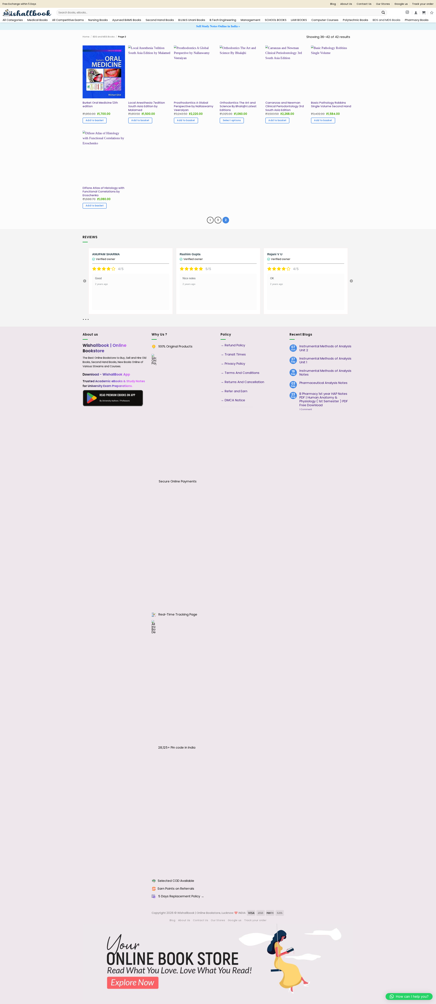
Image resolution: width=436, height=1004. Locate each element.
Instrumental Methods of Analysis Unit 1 (325, 360)
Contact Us (364, 4)
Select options (232, 120)
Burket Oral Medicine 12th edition (100, 104)
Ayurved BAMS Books (126, 20)
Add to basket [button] (95, 120)
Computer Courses (324, 20)
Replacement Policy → (186, 896)
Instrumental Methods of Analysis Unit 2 (325, 348)
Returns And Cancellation (244, 382)
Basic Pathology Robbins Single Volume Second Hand (331, 104)
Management (250, 20)
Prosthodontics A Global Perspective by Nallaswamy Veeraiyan (193, 106)
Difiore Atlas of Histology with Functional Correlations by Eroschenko (103, 191)
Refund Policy (235, 345)
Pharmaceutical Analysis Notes (323, 383)
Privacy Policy (235, 363)
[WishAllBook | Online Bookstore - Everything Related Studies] (27, 12)
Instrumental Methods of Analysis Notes (325, 373)
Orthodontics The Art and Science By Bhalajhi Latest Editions (238, 106)
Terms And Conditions (242, 373)
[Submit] (383, 12)
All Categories (13, 20)
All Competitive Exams (68, 20)
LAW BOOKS (299, 20)
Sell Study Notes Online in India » (218, 26)
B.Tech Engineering (223, 20)
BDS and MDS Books (386, 20)
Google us (401, 4)
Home (86, 36)
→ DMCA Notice (233, 400)
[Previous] (210, 220)
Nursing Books (98, 20)
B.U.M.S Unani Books (191, 20)
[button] (423, 12)
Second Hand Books (160, 20)
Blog (333, 4)
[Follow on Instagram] (407, 12)
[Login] (416, 12)
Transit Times (235, 354)
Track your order (422, 4)
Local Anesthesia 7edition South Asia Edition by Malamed (146, 106)
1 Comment (311, 409)
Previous (85, 281)
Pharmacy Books (417, 20)
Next (351, 281)
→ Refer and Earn (234, 391)
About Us (346, 4)
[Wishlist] (431, 12)
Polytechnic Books (355, 20)
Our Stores (383, 4)
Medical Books (37, 20)
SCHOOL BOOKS (275, 20)
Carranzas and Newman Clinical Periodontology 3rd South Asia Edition (284, 106)
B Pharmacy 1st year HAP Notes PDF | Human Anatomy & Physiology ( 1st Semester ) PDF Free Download (323, 399)
